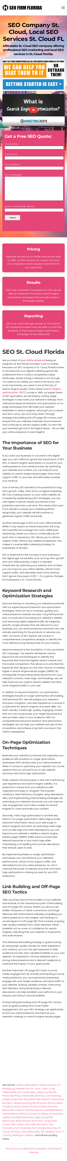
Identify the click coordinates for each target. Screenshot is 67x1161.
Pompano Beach (45, 1103)
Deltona (23, 1113)
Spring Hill (29, 1103)
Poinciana (7, 1128)
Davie (16, 1106)
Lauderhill (47, 1117)
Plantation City (44, 1124)
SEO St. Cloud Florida (33, 351)
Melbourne (8, 1120)
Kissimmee (27, 1117)
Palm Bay (23, 1099)
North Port (37, 1120)
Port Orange (39, 1128)
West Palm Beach (39, 1099)
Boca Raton (17, 1110)
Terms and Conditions (18, 1148)
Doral (32, 1113)
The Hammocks (30, 1131)
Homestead (56, 1113)
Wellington (19, 1135)
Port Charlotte (22, 1128)
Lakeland (18, 1103)
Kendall (15, 1117)
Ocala (47, 1120)
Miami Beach (23, 1120)
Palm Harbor (18, 1124)
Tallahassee (9, 1092)
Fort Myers (42, 1113)
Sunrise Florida (29, 1106)
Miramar (39, 1095)
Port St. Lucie (33, 1088)
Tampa (42, 1084)
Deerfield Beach (53, 1110)
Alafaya (42, 1106)
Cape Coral (48, 1088)
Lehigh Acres (9, 1099)
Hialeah (20, 1088)
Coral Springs (53, 1095)
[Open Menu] (63, 8)
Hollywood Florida (46, 1092)
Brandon (7, 1103)
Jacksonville (23, 1084)
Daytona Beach (34, 1110)
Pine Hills (30, 1124)
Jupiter (6, 1117)
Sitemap (33, 1152)
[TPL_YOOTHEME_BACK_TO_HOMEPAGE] (22, 8)
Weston (30, 1135)
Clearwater (57, 1099)
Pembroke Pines (11, 1095)
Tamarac (15, 1131)
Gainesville (28, 1095)
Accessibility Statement (46, 1148)
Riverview (52, 1128)
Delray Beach (10, 1113)
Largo (37, 1117)
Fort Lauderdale (26, 1092)
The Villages (47, 1131)
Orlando (52, 1084)
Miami (34, 1084)
